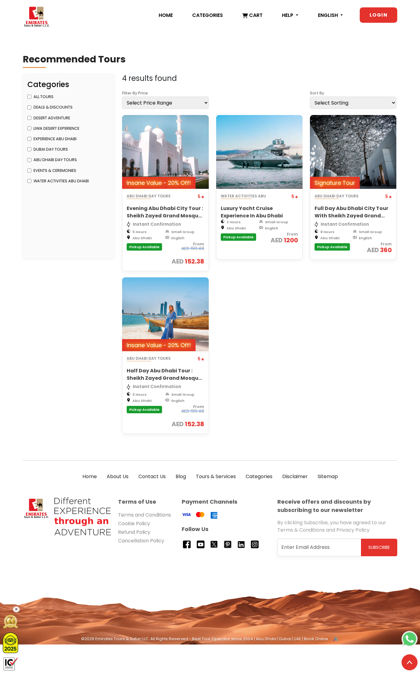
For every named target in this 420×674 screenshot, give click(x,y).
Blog (181, 476)
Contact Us (152, 476)
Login (378, 14)
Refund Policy (134, 532)
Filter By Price (135, 93)
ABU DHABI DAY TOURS (55, 159)
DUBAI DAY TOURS (51, 149)
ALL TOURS (43, 96)
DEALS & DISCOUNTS (53, 107)
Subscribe (379, 547)
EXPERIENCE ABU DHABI (55, 138)
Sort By (317, 93)
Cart (255, 15)
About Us (118, 476)
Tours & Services (216, 476)
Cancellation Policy (141, 540)
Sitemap (328, 476)
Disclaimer (295, 476)
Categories (207, 15)
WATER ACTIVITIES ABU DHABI (61, 181)
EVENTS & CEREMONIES (55, 170)
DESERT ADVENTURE (52, 118)
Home (166, 15)
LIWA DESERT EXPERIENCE (56, 128)
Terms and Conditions (144, 514)
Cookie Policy (134, 523)
